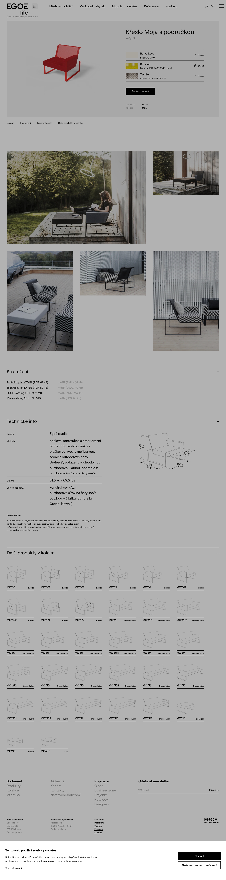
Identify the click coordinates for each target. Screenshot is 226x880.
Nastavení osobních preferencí (199, 865)
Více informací (13, 867)
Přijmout (199, 855)
